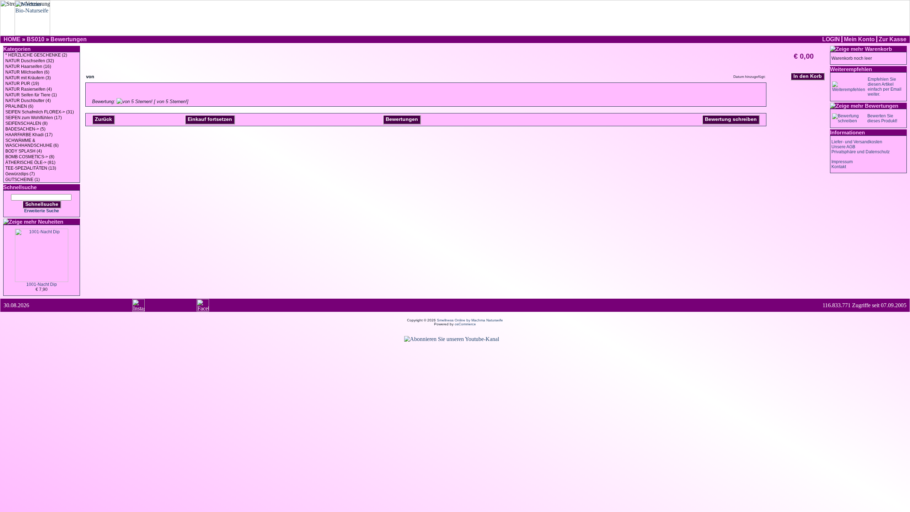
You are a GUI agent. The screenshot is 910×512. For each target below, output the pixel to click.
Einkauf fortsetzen (210, 119)
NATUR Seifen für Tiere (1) (31, 94)
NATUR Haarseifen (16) (28, 66)
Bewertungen (68, 39)
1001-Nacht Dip (41, 284)
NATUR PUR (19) (22, 83)
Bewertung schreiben (731, 119)
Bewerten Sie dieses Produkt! (882, 118)
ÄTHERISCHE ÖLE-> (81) (30, 162)
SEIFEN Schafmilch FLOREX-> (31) (39, 112)
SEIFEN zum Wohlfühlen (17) (33, 117)
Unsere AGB (843, 146)
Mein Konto (859, 39)
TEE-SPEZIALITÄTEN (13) (30, 168)
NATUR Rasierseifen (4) (28, 89)
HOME (12, 39)
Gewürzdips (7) (20, 173)
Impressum (842, 161)
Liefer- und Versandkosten (856, 141)
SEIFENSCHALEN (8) (26, 123)
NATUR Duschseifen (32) (29, 60)
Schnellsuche (41, 204)
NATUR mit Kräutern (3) (28, 77)
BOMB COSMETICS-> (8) (29, 156)
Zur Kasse (892, 39)
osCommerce (465, 324)
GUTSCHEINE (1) (22, 179)
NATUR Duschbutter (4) (28, 100)
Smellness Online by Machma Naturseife (470, 320)
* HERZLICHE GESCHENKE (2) (36, 55)
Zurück (103, 119)
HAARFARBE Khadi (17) (29, 134)
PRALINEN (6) (19, 106)
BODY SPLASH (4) (23, 151)
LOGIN (831, 39)
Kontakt (838, 166)
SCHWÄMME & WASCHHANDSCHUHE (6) (32, 143)
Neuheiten (51, 222)
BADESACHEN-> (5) (25, 129)
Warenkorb (878, 49)
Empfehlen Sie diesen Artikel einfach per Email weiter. (884, 87)
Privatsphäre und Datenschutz (860, 151)
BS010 (35, 39)
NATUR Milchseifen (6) (27, 72)
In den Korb (807, 76)
